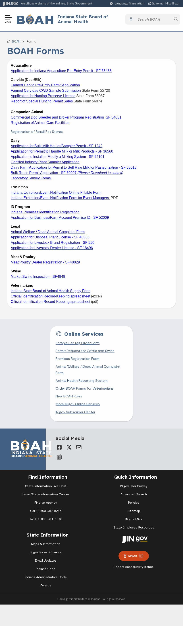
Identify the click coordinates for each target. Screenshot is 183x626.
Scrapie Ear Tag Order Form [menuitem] (78, 343)
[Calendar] (59, 457)
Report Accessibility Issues (134, 567)
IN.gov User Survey (134, 486)
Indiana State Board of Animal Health (83, 19)
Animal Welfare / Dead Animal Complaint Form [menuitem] (88, 369)
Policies (133, 503)
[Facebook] (59, 447)
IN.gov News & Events (46, 552)
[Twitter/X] (69, 447)
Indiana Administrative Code (46, 577)
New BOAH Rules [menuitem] (69, 396)
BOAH (16, 41)
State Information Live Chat (46, 486)
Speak (132, 556)
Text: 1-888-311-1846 (46, 519)
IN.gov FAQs (133, 519)
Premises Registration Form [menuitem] (77, 358)
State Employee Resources (133, 527)
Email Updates (45, 560)
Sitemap (133, 511)
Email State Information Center (46, 494)
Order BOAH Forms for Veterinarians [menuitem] (85, 388)
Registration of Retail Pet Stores (37, 131)
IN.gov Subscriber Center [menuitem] (75, 412)
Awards (45, 585)
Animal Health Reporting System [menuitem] (82, 380)
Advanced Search (134, 494)
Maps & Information (45, 544)
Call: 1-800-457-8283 (45, 511)
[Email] (78, 447)
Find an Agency (46, 503)
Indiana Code (46, 569)
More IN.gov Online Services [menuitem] (78, 404)
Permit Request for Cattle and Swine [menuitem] (85, 350)
